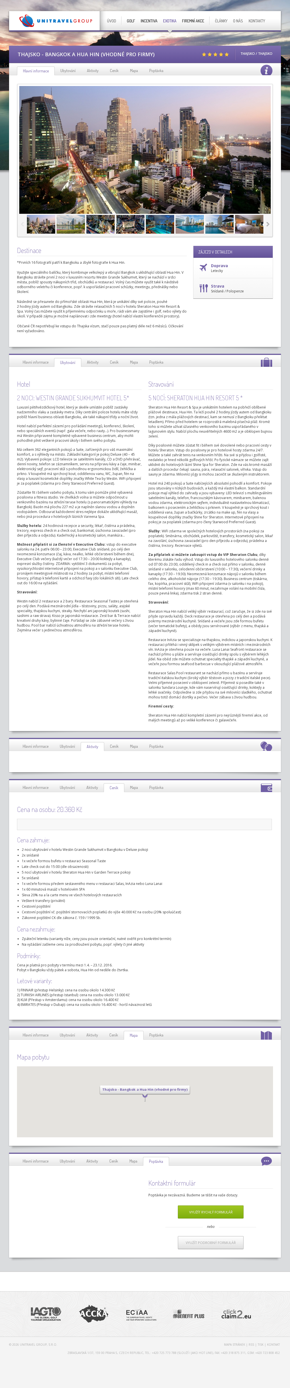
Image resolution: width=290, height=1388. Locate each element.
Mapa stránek (234, 1345)
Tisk (260, 1345)
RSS (251, 1345)
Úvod (111, 20)
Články (221, 20)
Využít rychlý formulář (211, 1212)
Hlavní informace (35, 362)
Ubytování (68, 70)
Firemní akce (193, 20)
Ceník (114, 70)
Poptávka (156, 70)
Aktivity (93, 70)
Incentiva (149, 20)
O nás (238, 20)
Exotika (169, 20)
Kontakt (273, 1345)
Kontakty (257, 20)
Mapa (134, 70)
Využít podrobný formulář (211, 1242)
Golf (131, 20)
